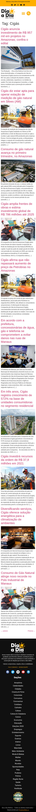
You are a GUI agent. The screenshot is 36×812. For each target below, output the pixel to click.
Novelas (18, 763)
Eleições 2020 (18, 726)
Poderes (18, 773)
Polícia (18, 776)
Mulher (18, 757)
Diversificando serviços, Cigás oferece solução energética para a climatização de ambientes (16, 516)
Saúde (18, 782)
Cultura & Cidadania (18, 714)
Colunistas (18, 695)
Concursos (18, 698)
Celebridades (18, 686)
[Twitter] (15, 4)
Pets (18, 770)
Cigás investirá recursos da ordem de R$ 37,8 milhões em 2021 (17, 460)
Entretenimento (18, 732)
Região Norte (18, 779)
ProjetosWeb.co (24, 810)
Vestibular (18, 788)
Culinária (18, 707)
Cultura (18, 711)
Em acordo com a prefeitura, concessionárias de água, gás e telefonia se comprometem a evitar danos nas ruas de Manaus (18, 331)
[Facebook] (12, 4)
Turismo (18, 785)
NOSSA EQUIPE (23, 667)
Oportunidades (18, 767)
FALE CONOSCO (13, 667)
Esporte (18, 736)
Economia (18, 720)
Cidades (18, 689)
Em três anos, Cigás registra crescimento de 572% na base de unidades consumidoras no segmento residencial (17, 398)
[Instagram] (18, 4)
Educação (18, 723)
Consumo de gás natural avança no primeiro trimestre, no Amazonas (17, 152)
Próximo (31, 631)
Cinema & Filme (18, 692)
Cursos (18, 717)
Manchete (18, 748)
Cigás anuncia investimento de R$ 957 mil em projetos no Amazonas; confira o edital (16, 36)
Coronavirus (18, 701)
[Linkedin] (24, 4)
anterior (4, 631)
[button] (23, 13)
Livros (18, 745)
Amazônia (18, 683)
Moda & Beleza (18, 754)
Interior (18, 742)
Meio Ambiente (18, 751)
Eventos (18, 739)
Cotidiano (18, 704)
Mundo (18, 760)
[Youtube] (21, 4)
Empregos (18, 729)
